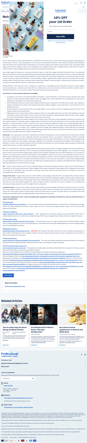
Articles (3, 11)
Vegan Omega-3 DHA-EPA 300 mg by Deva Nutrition (18, 221)
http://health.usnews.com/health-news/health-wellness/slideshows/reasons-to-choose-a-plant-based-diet (42, 260)
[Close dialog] (75, 3)
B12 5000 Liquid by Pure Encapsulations (15, 204)
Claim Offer (60, 36)
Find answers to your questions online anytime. (18, 407)
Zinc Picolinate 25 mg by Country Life (14, 248)
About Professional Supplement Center (14, 363)
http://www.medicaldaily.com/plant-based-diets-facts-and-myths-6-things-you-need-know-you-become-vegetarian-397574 (41, 254)
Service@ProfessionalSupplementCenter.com (18, 398)
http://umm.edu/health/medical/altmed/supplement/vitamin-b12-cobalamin (41, 268)
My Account (5, 366)
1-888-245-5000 (7, 386)
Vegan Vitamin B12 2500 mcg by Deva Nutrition (18, 214)
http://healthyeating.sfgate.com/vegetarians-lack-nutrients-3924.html (43, 258)
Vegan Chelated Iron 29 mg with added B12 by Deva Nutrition (21, 240)
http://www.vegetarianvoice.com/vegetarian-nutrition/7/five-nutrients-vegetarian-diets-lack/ (51, 256)
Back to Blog (8, 275)
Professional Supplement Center (15, 286)
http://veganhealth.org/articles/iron (14, 270)
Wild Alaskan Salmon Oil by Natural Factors (16, 231)
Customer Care (6, 360)
